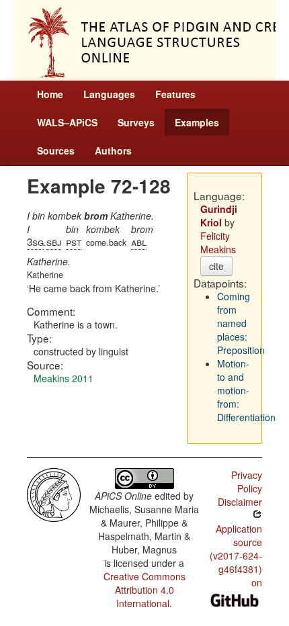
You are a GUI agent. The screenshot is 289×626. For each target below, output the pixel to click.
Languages (109, 94)
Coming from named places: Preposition (241, 323)
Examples (197, 122)
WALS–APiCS (67, 122)
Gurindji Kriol (218, 215)
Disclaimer (240, 501)
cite (216, 266)
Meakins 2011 (63, 378)
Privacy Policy (246, 481)
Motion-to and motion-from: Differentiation (246, 390)
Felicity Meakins (218, 242)
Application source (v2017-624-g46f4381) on (236, 555)
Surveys (136, 122)
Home (50, 94)
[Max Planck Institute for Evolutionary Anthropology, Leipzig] (54, 493)
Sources (56, 150)
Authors (113, 150)
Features (175, 94)
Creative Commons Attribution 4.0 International (144, 590)
